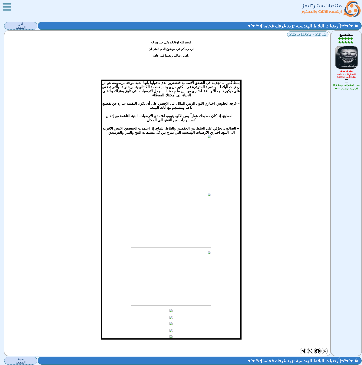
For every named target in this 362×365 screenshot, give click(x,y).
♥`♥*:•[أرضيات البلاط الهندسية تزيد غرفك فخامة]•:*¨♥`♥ (300, 25)
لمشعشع (346, 34)
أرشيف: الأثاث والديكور (322, 11)
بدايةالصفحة (20, 360)
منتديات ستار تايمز (322, 6)
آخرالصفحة (20, 25)
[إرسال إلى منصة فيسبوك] (317, 351)
